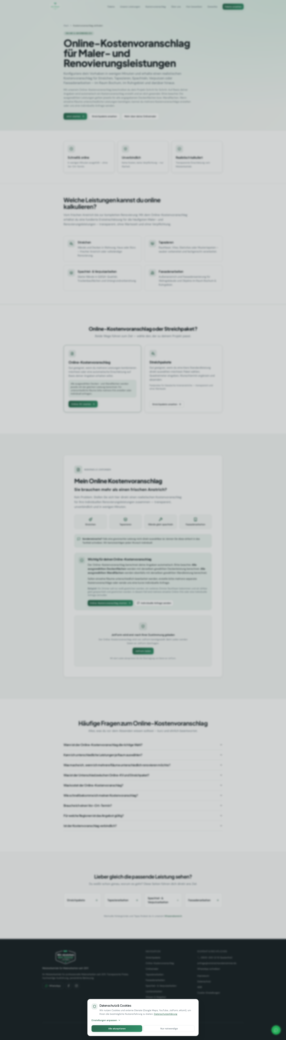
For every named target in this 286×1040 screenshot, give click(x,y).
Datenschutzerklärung (165, 1013)
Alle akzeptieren (117, 1028)
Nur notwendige (169, 1028)
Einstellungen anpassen (104, 1020)
